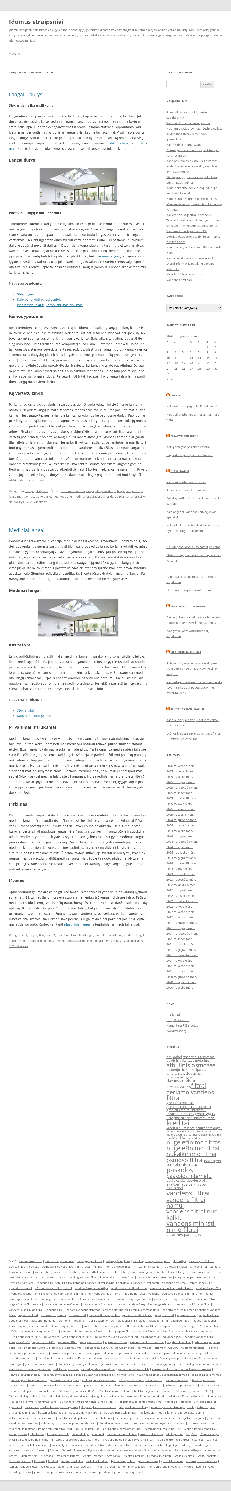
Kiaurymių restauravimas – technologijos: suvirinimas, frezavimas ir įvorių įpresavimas (194, 133)
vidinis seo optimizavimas (181, 1385)
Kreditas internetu (134, 1456)
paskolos (179, 1169)
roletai (202, 1180)
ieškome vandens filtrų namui (53, 1288)
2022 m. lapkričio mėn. (181, 885)
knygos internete (181, 1117)
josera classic (17, 1385)
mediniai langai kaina (108, 935)
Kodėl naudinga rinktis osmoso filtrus (191, 199)
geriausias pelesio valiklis (45, 1385)
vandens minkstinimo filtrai (191, 1226)
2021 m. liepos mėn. (179, 939)
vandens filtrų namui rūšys (91, 1288)
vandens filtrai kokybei (101, 1283)
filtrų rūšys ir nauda (174, 1266)
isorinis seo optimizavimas (145, 1385)
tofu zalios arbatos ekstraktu (73, 1439)
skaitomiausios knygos (186, 1184)
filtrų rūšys (179, 1261)
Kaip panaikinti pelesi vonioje (39, 299)
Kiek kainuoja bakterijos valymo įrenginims (51, 1407)
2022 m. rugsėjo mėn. (180, 890)
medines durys (62, 496)
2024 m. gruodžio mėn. (181, 820)
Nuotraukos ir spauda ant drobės (188, 590)
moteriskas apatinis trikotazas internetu (189, 1131)
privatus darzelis (198, 1423)
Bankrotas (77, 1445)
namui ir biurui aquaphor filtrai (39, 1331)
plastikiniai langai (130, 496)
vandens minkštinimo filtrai (198, 1299)
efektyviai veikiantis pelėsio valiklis (140, 1380)
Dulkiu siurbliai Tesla (54, 1396)
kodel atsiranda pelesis (72, 1418)
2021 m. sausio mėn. (180, 971)
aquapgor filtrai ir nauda (186, 1321)
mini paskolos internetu (34, 1445)
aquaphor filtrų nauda (132, 1321)
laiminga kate (174, 1434)
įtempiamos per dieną (97, 1472)
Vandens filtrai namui (180, 280)
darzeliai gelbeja (109, 1423)
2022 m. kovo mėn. (179, 906)
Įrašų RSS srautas (177, 1020)
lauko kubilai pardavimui (66, 1348)
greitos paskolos (148, 1461)
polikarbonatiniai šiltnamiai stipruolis (32, 1418)
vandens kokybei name (25, 1293)
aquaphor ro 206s (116, 1342)
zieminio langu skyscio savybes (134, 1418)
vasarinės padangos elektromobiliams (110, 1375)
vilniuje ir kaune (194, 1466)
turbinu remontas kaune (122, 1434)
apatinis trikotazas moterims (188, 1060)
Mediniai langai (26, 530)
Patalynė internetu (184, 436)
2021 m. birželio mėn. (180, 944)
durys (90, 491)
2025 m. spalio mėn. (179, 777)
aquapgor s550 (193, 1326)
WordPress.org (176, 1031)
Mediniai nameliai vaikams (124, 1445)
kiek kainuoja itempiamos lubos (122, 1429)
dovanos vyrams (178, 1087)
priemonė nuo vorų (96, 1348)
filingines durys (105, 491)
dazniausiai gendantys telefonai (78, 1364)
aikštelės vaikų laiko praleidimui (171, 1358)
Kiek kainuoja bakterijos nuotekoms (139, 1402)
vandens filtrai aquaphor (104, 1315)
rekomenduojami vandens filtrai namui (67, 1293)
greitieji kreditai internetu (186, 1110)
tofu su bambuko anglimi (37, 1439)
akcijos (181, 1056)
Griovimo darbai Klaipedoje (161, 1445)
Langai (29, 491)
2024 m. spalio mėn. (179, 831)
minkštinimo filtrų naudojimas (112, 1266)
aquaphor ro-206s (106, 1337)
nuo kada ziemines (150, 1412)
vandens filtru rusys (96, 1326)
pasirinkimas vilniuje (135, 1423)
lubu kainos (37, 1434)
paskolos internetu (189, 1175)
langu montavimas (21, 496)
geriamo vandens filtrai (190, 1095)
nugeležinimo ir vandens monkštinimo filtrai (182, 1304)
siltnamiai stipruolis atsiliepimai (185, 1412)
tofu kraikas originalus (108, 1439)
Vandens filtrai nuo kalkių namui (188, 123)
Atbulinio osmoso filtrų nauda (186, 490)
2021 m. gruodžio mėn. (181, 923)
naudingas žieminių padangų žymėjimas (162, 1375)
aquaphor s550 (172, 1337)
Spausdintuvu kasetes (157, 1450)
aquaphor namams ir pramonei (51, 1321)
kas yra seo (144, 1348)
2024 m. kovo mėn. (179, 869)
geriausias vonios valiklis (133, 1369)
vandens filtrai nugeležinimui (62, 1304)
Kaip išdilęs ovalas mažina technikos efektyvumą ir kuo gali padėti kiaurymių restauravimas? (194, 687)
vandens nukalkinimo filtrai (26, 1310)
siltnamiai (98, 1434)
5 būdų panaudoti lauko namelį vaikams (193, 547)
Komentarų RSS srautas (182, 1025)
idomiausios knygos (183, 1113)
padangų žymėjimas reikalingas (63, 1375)
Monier (54, 1450)
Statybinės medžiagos (188, 1450)
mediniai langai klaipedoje (36, 941)
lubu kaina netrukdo (87, 1429)
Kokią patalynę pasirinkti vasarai (188, 447)
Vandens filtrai (95, 1445)
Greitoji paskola (206, 1456)
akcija (170, 1057)
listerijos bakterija (101, 1418)
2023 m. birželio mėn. (180, 874)
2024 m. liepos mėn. (179, 847)
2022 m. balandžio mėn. (182, 901)
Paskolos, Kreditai (20, 1461)
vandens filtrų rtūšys (208, 1288)
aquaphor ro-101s (144, 1326)
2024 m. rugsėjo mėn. (180, 836)
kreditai (177, 1122)
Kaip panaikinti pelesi (33, 716)
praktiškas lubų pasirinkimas (84, 1466)
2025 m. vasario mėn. (180, 809)
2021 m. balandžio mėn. (182, 955)
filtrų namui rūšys (135, 1293)
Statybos (42, 491)
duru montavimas (73, 491)
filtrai (198, 1085)
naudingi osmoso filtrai (83, 1277)
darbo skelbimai (175, 1074)
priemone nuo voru (36, 1348)
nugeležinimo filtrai (192, 1148)
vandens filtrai (188, 1192)
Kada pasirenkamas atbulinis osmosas (191, 161)
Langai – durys (25, 94)
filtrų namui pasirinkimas (190, 1277)
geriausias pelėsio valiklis (134, 1353)
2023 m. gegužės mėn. (181, 879)
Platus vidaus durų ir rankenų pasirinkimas (50, 305)
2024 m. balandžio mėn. (182, 863)
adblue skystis (50, 1423)
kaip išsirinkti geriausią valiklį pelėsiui (61, 1358)
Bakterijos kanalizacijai (187, 709)
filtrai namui (87, 1299)
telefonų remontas (122, 1348)
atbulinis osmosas (190, 1065)
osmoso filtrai (185, 1160)
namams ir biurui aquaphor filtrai (81, 1331)
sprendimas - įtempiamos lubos (125, 1466)
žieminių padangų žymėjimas (151, 1261)
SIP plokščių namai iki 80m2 (76, 1391)
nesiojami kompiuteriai (183, 1137)
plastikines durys (106, 496)
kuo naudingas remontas (205, 1375)
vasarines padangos (183, 1234)
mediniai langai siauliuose (72, 941)
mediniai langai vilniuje (105, 941)
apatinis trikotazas (201, 1057)
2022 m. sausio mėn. (180, 917)
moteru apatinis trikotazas (181, 1134)
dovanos (193, 1073)
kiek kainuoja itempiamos (193, 1429)
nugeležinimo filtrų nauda (25, 1304)
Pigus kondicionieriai (101, 1450)
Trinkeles (79, 1450)
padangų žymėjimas (89, 1261)
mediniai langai (107, 256)
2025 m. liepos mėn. (179, 793)
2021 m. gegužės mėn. (181, 950)
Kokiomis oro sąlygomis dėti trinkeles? (192, 406)
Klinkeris (176, 395)
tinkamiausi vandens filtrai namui (138, 1283)
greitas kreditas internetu (188, 1106)
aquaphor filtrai (28, 1315)
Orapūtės (191, 1434)
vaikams (202, 1407)
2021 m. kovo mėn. (179, 960)
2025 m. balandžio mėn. (182, 798)
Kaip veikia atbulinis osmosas (186, 482)
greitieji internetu (172, 1461)
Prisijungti (173, 1015)
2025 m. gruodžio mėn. (181, 771)
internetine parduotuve (59, 1261)
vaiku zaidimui (166, 1418)
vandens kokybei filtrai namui (129, 1288)
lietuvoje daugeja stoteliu (24, 1375)
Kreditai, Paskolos (72, 1461)
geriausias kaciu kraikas (40, 1364)
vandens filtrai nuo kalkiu (192, 1214)
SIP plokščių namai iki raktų (39, 1391)
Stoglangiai (25, 294)
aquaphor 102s (67, 1342)
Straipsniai (113, 1456)
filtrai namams (75, 1283)
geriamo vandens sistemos (83, 1310)
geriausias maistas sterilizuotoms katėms (127, 1364)
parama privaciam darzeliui (79, 1423)
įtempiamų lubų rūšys (127, 1472)
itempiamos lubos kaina (159, 1429)
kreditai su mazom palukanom (189, 1128)
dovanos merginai (180, 1077)
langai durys (134, 491)
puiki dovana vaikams (101, 1358)
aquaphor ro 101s (43, 1342)
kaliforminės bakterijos (123, 1396)
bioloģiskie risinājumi (191, 1418)
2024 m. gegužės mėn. (181, 858)
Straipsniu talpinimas (185, 652)
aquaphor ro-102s (170, 1326)
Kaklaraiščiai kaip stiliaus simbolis (188, 215)
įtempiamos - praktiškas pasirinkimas (57, 1472)
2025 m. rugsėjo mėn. (180, 782)
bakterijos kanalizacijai (183, 1070)
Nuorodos (46, 1456)
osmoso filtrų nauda (41, 1266)
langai (121, 491)
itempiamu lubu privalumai (55, 1429)
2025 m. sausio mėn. (180, 815)
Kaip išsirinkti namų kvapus (184, 145)
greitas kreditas (180, 1102)
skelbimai (174, 1187)
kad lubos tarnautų (52, 1466)
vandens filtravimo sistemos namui (184, 1283)
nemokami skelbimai (209, 1134)
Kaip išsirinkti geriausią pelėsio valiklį (190, 258)
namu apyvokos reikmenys (168, 1407)
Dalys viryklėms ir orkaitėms (98, 1407)
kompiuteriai (205, 1118)
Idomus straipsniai (30, 1261)
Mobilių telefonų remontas (184, 274)
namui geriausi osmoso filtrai (59, 1299)
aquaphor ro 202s (91, 1342)
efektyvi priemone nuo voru (99, 1380)
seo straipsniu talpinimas (178, 1310)
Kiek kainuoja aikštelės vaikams (153, 1391)
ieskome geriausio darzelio (168, 1423)
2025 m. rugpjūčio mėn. (182, 787)
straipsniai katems (151, 1434)
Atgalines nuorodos (21, 1450)
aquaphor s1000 (19, 1342)
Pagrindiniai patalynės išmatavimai (189, 455)
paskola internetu (181, 1164)
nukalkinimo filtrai (191, 1154)
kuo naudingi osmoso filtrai (117, 1277)
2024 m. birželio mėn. (180, 852)
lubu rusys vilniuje (58, 1434)
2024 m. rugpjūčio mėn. (182, 842)
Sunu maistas (29, 1456)
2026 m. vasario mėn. (180, 766)
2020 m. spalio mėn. (179, 988)
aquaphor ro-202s (29, 1337)
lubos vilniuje (80, 1434)
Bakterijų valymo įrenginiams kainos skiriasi (87, 1402)
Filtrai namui (179, 471)
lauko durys (43, 496)
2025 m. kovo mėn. (179, 804)
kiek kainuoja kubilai (66, 1369)
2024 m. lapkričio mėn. (181, 825)
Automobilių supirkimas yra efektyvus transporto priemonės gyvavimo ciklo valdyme (191, 668)
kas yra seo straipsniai (78, 1385)
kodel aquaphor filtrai (118, 1331)
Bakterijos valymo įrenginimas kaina (34, 1402)
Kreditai (53, 1461)
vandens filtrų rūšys (160, 1293)
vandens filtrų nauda (48, 1272)
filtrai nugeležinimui (201, 1261)
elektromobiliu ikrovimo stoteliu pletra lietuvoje (181, 1369)
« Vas (169, 379)
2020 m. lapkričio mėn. (181, 982)
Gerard (66, 1450)
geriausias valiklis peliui (64, 1380)
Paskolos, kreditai (97, 1461)
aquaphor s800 (120, 1326)
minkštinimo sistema (146, 1266)
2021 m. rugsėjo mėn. (180, 928)
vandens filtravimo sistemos (154, 1277)
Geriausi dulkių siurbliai (23, 1396)
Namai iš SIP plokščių (177, 1402)
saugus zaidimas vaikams (85, 1412)
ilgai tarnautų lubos (123, 1461)
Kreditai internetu (93, 1456)
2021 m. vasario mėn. (180, 966)
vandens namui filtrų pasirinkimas (171, 1288)
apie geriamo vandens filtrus (157, 1272)
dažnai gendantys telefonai (98, 1369)
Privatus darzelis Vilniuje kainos (159, 1396)
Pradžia (14, 54)
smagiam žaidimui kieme (133, 1358)
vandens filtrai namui (185, 1202)
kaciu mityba (60, 1445)
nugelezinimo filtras (193, 1142)
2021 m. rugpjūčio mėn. (182, 933)
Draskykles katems (67, 1456)
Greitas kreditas (184, 1456)
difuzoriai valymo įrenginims (88, 1396)
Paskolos (39, 1461)
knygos (208, 1114)
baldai (204, 1070)
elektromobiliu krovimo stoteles (183, 1439)
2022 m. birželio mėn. (180, 896)
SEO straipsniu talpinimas (188, 606)
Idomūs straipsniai (36, 22)
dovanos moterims (182, 1080)
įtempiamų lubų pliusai (23, 1466)
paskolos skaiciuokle (181, 1180)
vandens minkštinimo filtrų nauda (104, 1304)
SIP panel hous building (133, 1407)
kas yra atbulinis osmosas (194, 1272)
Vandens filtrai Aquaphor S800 (186, 231)
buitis (190, 1407)
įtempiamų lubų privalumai (164, 1466)
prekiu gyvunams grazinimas (143, 1439)
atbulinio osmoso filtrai (106, 1272)
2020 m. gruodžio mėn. (181, 977)
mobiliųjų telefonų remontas (201, 1364)
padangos (212, 1160)
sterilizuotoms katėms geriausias (30, 1369)
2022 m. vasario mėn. (180, 912)
